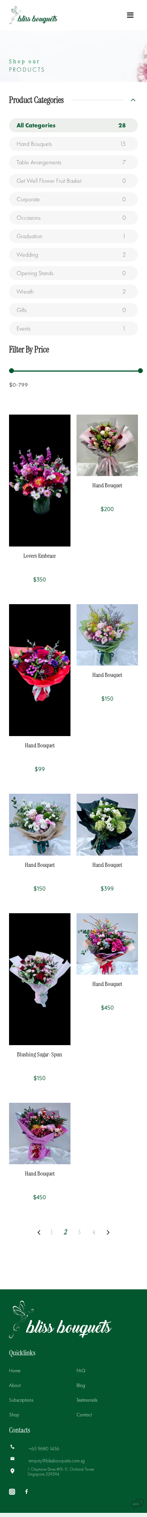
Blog (81, 1385)
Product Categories (36, 100)
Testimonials (87, 1400)
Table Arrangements (71, 162)
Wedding (71, 255)
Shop (14, 1414)
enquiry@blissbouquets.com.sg (56, 1460)
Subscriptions (21, 1400)
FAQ (81, 1370)
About (15, 1385)
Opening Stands (71, 273)
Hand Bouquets (71, 144)
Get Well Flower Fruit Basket (71, 181)
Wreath (71, 291)
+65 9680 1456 (43, 1448)
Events (71, 328)
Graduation (71, 236)
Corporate (71, 199)
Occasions (71, 218)
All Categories (71, 125)
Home (14, 1370)
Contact (84, 1414)
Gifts (71, 310)
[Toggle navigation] (130, 15)
